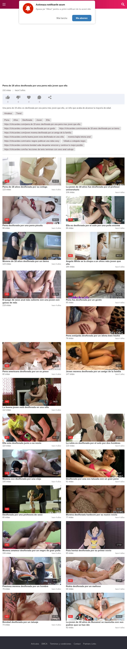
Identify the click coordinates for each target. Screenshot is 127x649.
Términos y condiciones (60, 644)
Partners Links (89, 644)
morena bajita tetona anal (79, 137)
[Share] (50, 97)
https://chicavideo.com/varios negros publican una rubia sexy (31, 141)
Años (15, 120)
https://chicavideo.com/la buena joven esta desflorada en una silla (34, 137)
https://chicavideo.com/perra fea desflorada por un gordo (29, 128)
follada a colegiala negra (74, 141)
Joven (39, 120)
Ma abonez (82, 18)
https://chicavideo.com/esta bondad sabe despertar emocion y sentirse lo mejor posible (43, 145)
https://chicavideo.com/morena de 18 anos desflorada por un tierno (89, 128)
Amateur (8, 113)
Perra (6, 120)
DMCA (44, 644)
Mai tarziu (62, 18)
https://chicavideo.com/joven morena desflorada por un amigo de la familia (37, 132)
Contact (77, 644)
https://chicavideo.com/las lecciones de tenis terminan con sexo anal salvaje (38, 149)
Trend (18, 113)
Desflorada (27, 120)
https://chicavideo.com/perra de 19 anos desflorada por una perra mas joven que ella (42, 124)
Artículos (35, 644)
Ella (48, 120)
